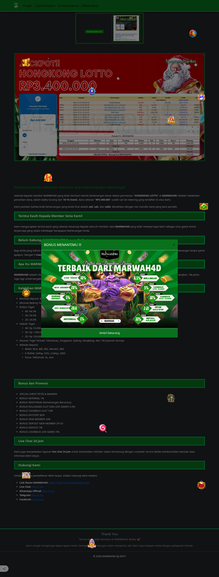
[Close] (173, 244)
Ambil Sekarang (109, 333)
